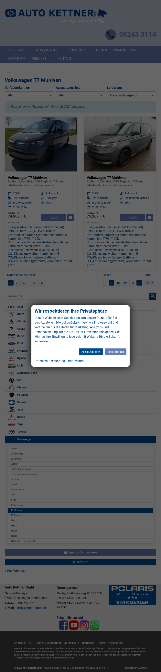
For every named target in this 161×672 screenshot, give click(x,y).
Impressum (76, 361)
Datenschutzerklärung (50, 361)
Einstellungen (116, 351)
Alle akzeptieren (91, 351)
